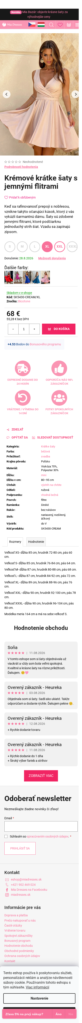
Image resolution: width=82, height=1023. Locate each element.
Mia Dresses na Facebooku (29, 889)
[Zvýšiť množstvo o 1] (34, 329)
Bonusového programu (45, 344)
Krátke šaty (48, 446)
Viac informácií (37, 987)
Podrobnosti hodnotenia (21, 167)
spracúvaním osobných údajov (47, 836)
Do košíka (62, 329)
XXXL (73, 246)
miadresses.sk (20, 894)
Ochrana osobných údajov (22, 956)
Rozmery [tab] (15, 541)
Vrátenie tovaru (14, 930)
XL (47, 246)
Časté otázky (13, 925)
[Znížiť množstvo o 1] (13, 329)
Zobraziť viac (41, 776)
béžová (45, 451)
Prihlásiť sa (20, 848)
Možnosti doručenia (52, 258)
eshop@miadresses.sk (26, 879)
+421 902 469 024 (23, 884)
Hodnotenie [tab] (36, 541)
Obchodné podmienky (19, 951)
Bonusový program (17, 940)
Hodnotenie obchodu (41, 628)
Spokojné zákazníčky (18, 935)
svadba (45, 456)
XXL (60, 246)
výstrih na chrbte (51, 485)
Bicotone (24, 301)
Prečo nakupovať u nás (20, 920)
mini (43, 475)
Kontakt (9, 961)
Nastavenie (39, 998)
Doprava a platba (16, 915)
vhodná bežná (49, 495)
